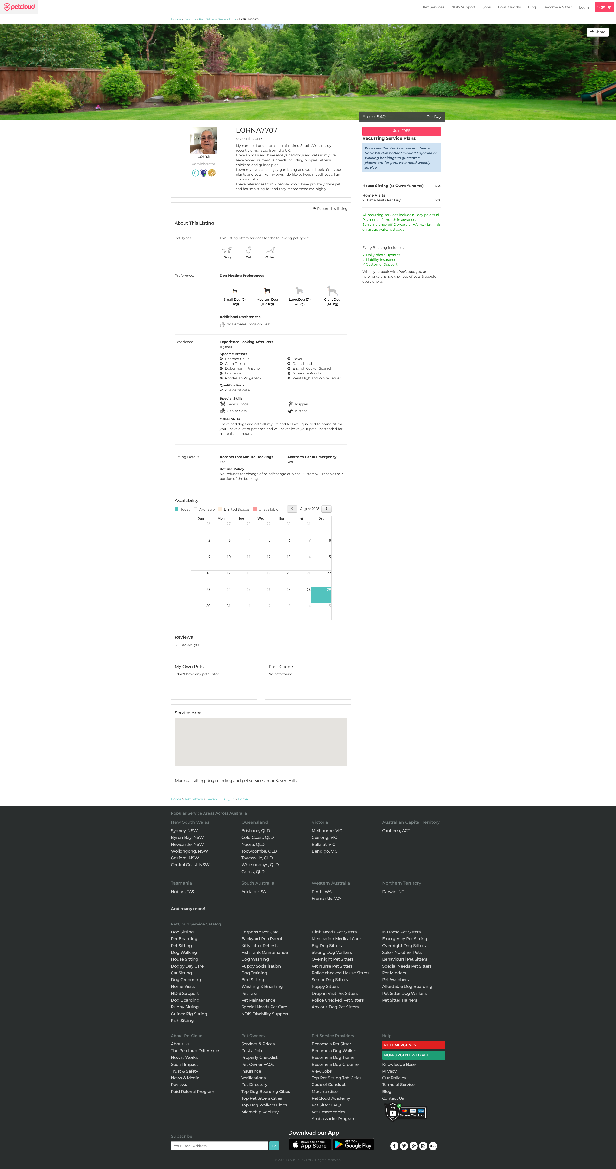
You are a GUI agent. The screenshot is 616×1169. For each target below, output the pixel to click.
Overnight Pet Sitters (332, 959)
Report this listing (331, 208)
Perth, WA (322, 891)
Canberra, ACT (396, 830)
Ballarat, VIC (323, 844)
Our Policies (394, 1077)
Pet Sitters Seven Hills (217, 19)
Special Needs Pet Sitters (407, 966)
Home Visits (183, 986)
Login (584, 7)
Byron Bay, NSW (187, 837)
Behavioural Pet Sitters (404, 959)
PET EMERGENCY (400, 1045)
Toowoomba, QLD (259, 851)
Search (190, 19)
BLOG (433, 1146)
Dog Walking (184, 952)
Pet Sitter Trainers (399, 1000)
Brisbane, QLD (255, 830)
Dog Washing (255, 959)
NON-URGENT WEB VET (406, 1055)
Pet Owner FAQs (257, 1064)
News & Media (185, 1077)
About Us (180, 1043)
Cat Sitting (181, 972)
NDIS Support (463, 7)
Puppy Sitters (325, 986)
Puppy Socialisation (261, 966)
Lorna (243, 799)
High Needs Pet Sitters (334, 932)
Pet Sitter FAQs (326, 1105)
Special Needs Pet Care (264, 1006)
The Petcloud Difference (195, 1050)
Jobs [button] (487, 7)
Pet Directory (254, 1084)
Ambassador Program (333, 1118)
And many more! (188, 908)
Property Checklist (259, 1057)
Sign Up (604, 7)
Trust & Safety (184, 1071)
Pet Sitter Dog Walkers (404, 993)
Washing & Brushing (262, 986)
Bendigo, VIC (324, 851)
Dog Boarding (185, 1000)
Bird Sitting (252, 979)
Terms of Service (398, 1084)
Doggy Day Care (187, 966)
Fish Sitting (182, 1020)
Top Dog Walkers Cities (264, 1105)
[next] (326, 508)
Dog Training (254, 972)
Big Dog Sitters (327, 945)
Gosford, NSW (185, 857)
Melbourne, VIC (327, 830)
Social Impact (184, 1064)
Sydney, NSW (184, 830)
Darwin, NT (393, 891)
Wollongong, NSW (189, 851)
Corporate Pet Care (260, 932)
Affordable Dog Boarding (407, 986)
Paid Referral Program (192, 1091)
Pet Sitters (194, 799)
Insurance (388, 259)
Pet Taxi (249, 993)
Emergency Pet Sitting (404, 938)
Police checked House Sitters (340, 972)
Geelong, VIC (324, 837)
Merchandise (325, 1091)
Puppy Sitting (185, 1006)
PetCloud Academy (331, 1098)
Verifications (253, 1077)
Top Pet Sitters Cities (261, 1098)
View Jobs (322, 1071)
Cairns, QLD (253, 871)
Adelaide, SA (253, 891)
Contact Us (393, 1098)
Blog (532, 7)
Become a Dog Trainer (334, 1057)
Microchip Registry (260, 1112)
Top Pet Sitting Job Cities (336, 1077)
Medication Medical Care (336, 938)
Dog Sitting (182, 932)
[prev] (292, 508)
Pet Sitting (181, 945)
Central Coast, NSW (190, 864)
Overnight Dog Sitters (404, 945)
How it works (509, 7)
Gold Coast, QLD (257, 837)
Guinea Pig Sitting (189, 1013)
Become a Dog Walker (334, 1050)
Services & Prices (258, 1043)
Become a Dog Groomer (336, 1064)
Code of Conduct (329, 1084)
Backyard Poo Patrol (261, 938)
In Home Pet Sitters (401, 932)
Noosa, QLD (253, 844)
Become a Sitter (557, 7)
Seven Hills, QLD (220, 799)
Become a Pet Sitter (331, 1043)
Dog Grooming (186, 979)
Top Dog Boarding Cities (265, 1091)
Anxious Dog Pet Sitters (335, 1006)
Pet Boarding (184, 938)
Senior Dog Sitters (330, 979)
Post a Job (251, 1050)
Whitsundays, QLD (260, 864)
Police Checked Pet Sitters (338, 1000)
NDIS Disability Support (265, 1013)
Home (176, 19)
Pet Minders (394, 972)
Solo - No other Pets (402, 952)
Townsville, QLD (257, 857)
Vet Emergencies (328, 1112)
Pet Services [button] (433, 7)
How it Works (184, 1057)
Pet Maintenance (258, 1000)
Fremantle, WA (326, 898)
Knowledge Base (399, 1064)
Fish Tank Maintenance (264, 952)
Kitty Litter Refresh (259, 945)
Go (274, 1146)
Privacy (389, 1071)
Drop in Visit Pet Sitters (335, 993)
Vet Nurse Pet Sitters (332, 966)
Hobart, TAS (182, 891)
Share (600, 32)
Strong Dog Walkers (332, 952)
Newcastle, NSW (187, 844)
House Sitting (184, 959)
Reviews (179, 1084)
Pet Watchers (395, 979)
